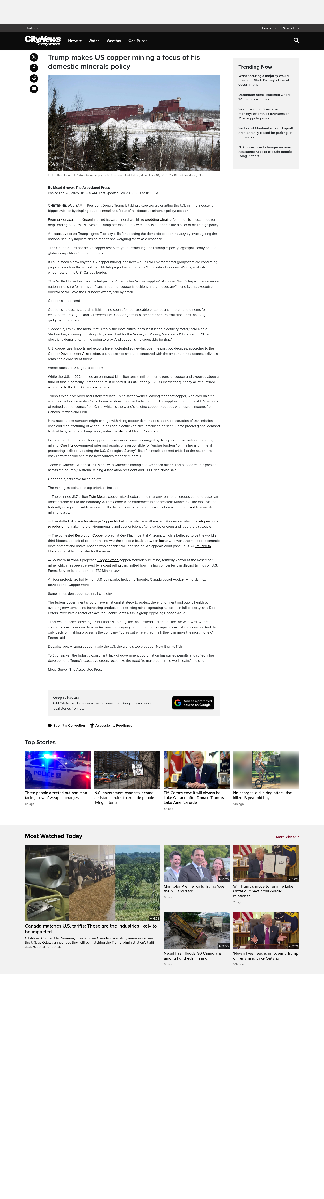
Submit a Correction (69, 725)
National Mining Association (139, 431)
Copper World (108, 560)
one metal (103, 211)
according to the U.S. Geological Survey (78, 387)
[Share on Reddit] (34, 78)
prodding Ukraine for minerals (168, 219)
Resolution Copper (89, 535)
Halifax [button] (30, 28)
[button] (269, 28)
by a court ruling (108, 565)
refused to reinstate (198, 507)
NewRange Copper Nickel (104, 521)
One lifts (66, 445)
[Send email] (34, 89)
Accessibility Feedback (113, 725)
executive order (65, 234)
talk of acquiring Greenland (78, 219)
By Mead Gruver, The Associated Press (79, 187)
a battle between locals (150, 541)
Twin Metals (98, 496)
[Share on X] (34, 57)
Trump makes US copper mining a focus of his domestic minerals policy (124, 62)
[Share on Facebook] (34, 68)
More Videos (286, 837)
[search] (296, 41)
